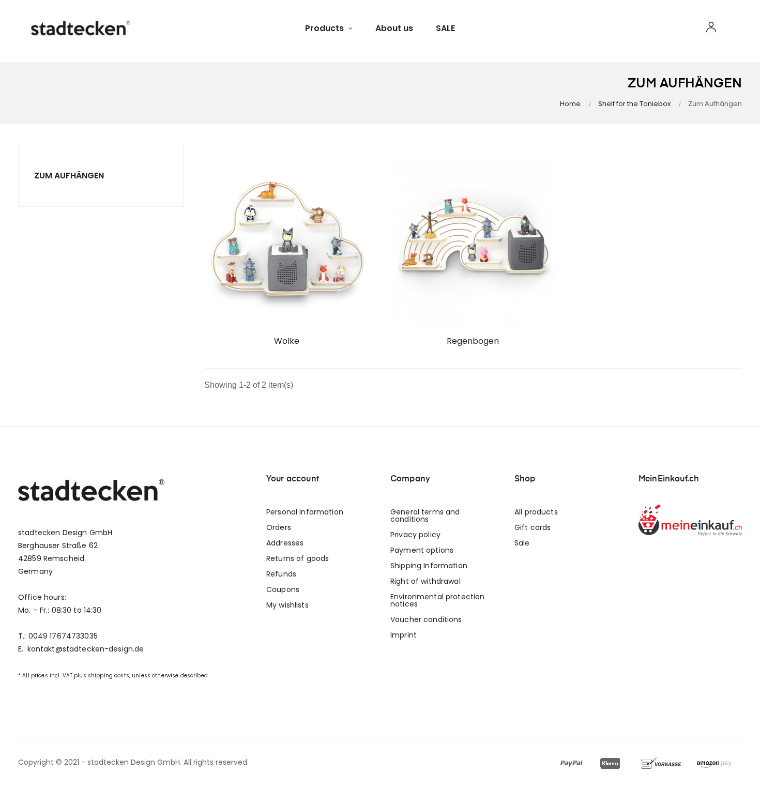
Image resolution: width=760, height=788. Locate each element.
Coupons (282, 589)
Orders (278, 527)
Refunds (281, 574)
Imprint (403, 635)
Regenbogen (473, 341)
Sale (522, 543)
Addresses (284, 543)
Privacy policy (415, 534)
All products (536, 512)
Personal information (304, 512)
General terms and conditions (425, 515)
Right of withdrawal (425, 581)
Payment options (421, 550)
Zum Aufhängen (69, 175)
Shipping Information (428, 565)
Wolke (286, 341)
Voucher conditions (426, 619)
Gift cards (532, 527)
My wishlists (287, 605)
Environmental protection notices (437, 600)
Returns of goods (297, 558)
